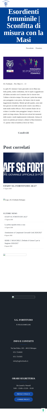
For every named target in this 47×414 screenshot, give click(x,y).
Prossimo (39, 48)
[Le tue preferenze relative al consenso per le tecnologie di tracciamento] (43, 410)
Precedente (30, 48)
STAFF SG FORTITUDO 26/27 (20, 186)
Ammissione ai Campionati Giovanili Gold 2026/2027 (23, 233)
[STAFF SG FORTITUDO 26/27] (23, 168)
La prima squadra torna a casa (15, 225)
